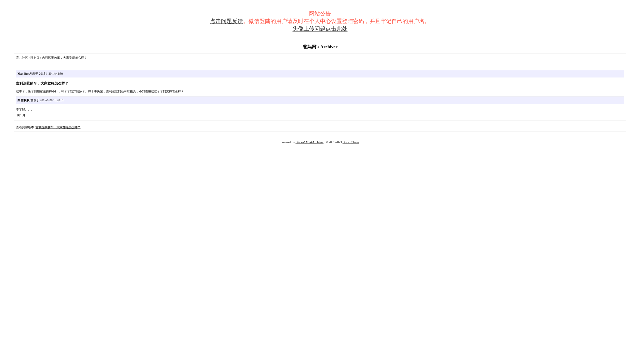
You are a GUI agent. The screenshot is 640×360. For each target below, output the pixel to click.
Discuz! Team (350, 142)
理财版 (35, 58)
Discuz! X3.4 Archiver (310, 142)
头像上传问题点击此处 (320, 29)
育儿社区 (22, 58)
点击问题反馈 (226, 21)
